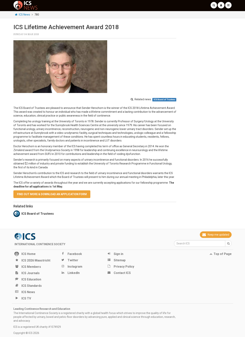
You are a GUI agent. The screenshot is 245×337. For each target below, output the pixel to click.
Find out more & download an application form (52, 194)
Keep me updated (218, 234)
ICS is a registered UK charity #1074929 (37, 326)
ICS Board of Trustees (164, 99)
